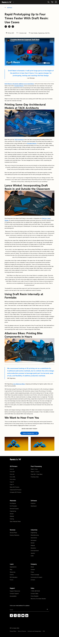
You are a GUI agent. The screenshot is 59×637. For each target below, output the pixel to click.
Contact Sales (34, 593)
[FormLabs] (6, 2)
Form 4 (12, 469)
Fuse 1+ (12, 484)
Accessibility (13, 596)
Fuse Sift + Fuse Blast (36, 474)
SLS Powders (13, 506)
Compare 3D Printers (15, 492)
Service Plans (13, 532)
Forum (11, 579)
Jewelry (33, 553)
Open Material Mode (15, 521)
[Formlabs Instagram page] (19, 615)
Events (12, 574)
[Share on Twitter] (9, 26)
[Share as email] (13, 26)
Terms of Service (22, 631)
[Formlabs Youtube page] (22, 615)
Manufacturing (35, 535)
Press (32, 572)
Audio (32, 555)
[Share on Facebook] (6, 26)
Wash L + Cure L (35, 471)
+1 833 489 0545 (35, 591)
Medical (12, 516)
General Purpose (14, 508)
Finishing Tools (35, 477)
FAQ (44, 631)
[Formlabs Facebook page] (11, 615)
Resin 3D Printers (14, 487)
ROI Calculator (13, 577)
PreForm (33, 503)
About (32, 567)
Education (33, 548)
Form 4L (12, 474)
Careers (33, 569)
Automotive (34, 537)
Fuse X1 (12, 482)
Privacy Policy (13, 631)
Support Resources (15, 591)
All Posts (9, 7)
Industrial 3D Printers (15, 489)
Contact (33, 579)
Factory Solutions (14, 535)
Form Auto (13, 479)
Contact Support (14, 593)
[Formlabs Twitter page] (15, 615)
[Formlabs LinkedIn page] (26, 615)
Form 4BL (12, 477)
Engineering (13, 511)
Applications (13, 567)
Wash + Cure (34, 469)
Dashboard (33, 506)
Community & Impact (36, 577)
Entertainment (35, 550)
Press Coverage (35, 574)
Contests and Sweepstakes (34, 631)
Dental (11, 513)
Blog (11, 569)
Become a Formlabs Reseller (38, 598)
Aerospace (33, 540)
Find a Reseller (34, 596)
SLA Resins (13, 503)
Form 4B (12, 471)
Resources (12, 572)
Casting (12, 519)
